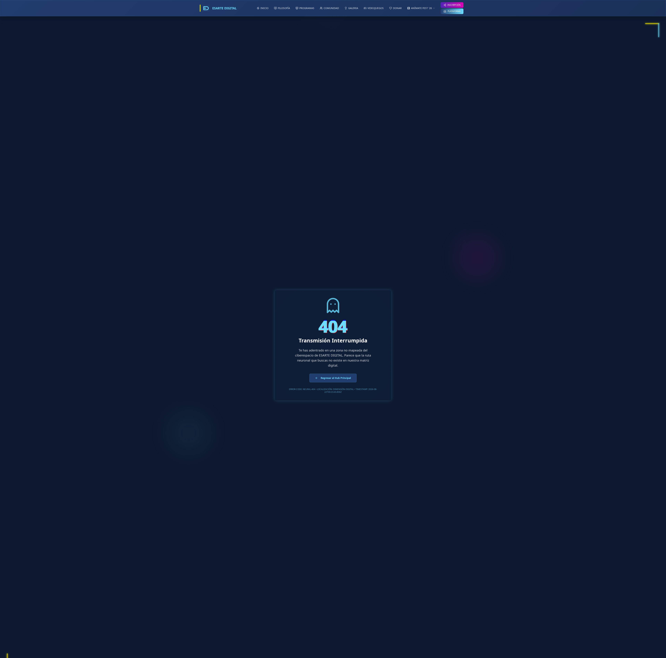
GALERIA (353, 8)
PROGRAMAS (306, 8)
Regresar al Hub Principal (336, 378)
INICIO (264, 8)
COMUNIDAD (331, 8)
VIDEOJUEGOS (376, 8)
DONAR (397, 8)
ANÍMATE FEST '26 (421, 8)
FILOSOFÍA (284, 8)
